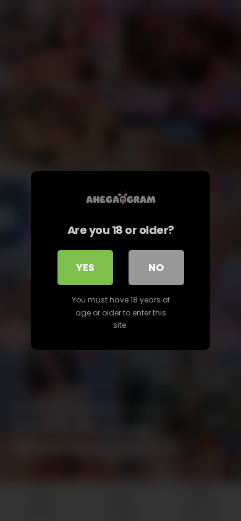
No (156, 267)
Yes (85, 267)
